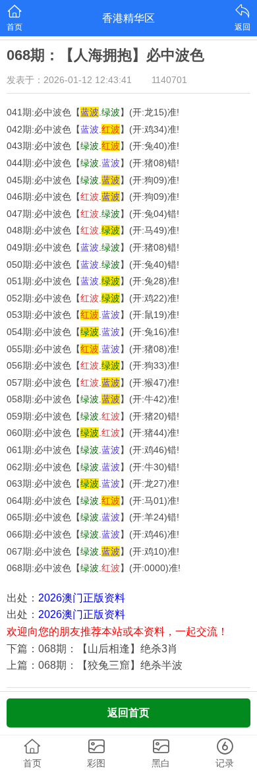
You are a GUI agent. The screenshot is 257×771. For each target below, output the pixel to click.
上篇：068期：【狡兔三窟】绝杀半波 (95, 665)
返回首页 (128, 712)
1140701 (169, 80)
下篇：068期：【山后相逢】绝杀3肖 (92, 648)
